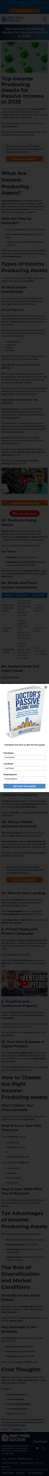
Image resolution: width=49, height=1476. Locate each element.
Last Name (9, 764)
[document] (24, 738)
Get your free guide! (24, 786)
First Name (9, 753)
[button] (46, 687)
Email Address (10, 775)
